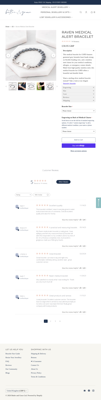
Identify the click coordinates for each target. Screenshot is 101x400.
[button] (78, 50)
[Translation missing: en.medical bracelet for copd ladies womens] (22, 86)
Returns (33, 357)
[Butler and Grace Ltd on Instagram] (93, 390)
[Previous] (8, 55)
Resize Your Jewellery (13, 357)
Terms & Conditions (38, 377)
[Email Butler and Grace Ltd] (84, 390)
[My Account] (86, 12)
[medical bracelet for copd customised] (31, 55)
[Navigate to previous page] (41, 321)
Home (7, 26)
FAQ (7, 361)
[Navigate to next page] (60, 321)
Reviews (9, 365)
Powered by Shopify (35, 395)
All (13, 26)
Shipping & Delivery (38, 354)
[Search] (80, 12)
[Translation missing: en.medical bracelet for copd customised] (12, 86)
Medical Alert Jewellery (55, 7)
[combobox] (23, 194)
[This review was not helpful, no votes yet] (84, 220)
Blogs (8, 373)
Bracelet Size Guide (13, 354)
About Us (34, 369)
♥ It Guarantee (36, 361)
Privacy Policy (36, 373)
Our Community (11, 369)
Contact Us (35, 365)
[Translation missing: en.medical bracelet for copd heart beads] (31, 86)
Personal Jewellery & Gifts (55, 12)
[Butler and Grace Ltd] (18, 12)
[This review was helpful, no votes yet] (80, 220)
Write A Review (63, 182)
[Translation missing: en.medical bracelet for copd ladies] (40, 86)
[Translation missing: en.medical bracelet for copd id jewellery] (50, 86)
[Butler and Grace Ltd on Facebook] (89, 390)
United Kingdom (16, 391)
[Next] (53, 55)
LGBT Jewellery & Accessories (55, 17)
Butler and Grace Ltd (19, 395)
